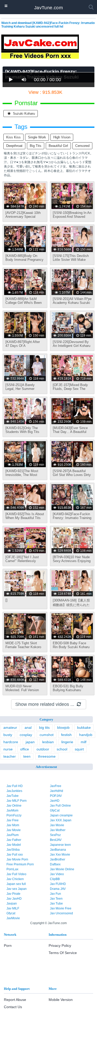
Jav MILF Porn (16, 800)
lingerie (67, 742)
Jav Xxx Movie (60, 854)
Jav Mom (12, 825)
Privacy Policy (60, 945)
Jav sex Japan (16, 889)
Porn (8, 945)
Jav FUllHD (58, 884)
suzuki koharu (23, 113)
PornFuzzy (13, 815)
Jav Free (12, 820)
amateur (10, 727)
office (24, 749)
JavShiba (13, 849)
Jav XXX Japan (60, 820)
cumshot (47, 735)
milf (83, 742)
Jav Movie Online (62, 869)
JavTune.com (48, 7)
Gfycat (10, 913)
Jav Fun (55, 894)
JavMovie (13, 918)
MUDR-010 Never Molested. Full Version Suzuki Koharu (22, 690)
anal (28, 727)
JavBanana (58, 849)
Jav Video (57, 874)
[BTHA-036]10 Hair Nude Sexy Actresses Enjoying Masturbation (72, 561)
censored (82, 146)
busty (7, 735)
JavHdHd (56, 791)
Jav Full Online (60, 805)
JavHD (54, 800)
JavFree (55, 786)
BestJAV (56, 840)
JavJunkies (14, 791)
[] (6, 600)
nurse (8, 749)
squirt (79, 749)
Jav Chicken (15, 879)
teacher (9, 756)
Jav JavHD (14, 898)
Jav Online (13, 805)
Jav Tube (56, 903)
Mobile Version (61, 1000)
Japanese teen (60, 845)
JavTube (12, 796)
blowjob (63, 727)
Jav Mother (57, 830)
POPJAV (56, 796)
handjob (85, 735)
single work (37, 137)
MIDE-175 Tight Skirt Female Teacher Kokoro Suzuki (23, 647)
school (62, 749)
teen (27, 756)
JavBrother (57, 859)
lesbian (48, 742)
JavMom (12, 810)
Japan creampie (61, 815)
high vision (61, 137)
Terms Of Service (63, 953)
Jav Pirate (13, 894)
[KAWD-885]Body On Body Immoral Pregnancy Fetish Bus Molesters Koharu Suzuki (24, 261)
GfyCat (54, 810)
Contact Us (13, 1007)
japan (30, 742)
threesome (47, 756)
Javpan (11, 903)
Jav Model (13, 845)
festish (66, 735)
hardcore (10, 742)
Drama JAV (58, 889)
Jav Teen (56, 898)
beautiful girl (58, 146)
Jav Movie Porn (17, 859)
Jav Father (13, 840)
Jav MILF (12, 908)
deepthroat (14, 146)
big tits (35, 146)
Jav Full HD (14, 786)
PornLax (12, 869)
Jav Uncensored (61, 913)
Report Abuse (15, 1000)
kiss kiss (13, 137)
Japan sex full (16, 884)
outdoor (42, 749)
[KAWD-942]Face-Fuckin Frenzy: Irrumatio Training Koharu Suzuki (72, 518)
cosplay (26, 735)
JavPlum (12, 835)
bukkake (84, 727)
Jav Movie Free (60, 908)
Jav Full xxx (14, 854)
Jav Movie (57, 825)
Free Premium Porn (20, 864)
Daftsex (55, 864)
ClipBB (55, 879)
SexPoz (55, 835)
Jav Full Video (16, 874)
